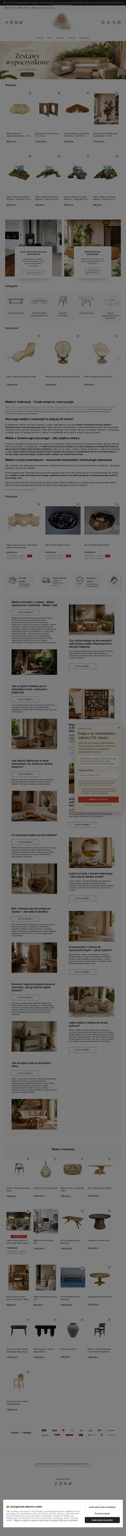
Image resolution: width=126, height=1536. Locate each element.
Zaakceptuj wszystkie (102, 1520)
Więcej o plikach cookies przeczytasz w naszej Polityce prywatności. (46, 1520)
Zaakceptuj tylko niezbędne (102, 1507)
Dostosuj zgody (102, 1513)
